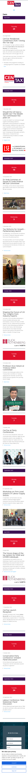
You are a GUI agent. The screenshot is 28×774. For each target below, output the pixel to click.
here (5, 66)
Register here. (7, 140)
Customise (14, 767)
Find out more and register (10, 571)
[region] (14, 761)
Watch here (6, 382)
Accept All (14, 763)
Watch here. (6, 193)
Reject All (14, 771)
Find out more (7, 250)
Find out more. (7, 445)
